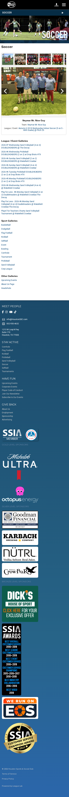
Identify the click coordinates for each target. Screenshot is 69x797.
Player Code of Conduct (12, 390)
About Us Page (7, 284)
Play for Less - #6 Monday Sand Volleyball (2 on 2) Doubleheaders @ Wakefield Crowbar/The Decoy (22, 195)
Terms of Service (9, 774)
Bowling (4, 249)
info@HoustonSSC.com (17, 319)
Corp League (6, 269)
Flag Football (6, 233)
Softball (4, 241)
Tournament (6, 257)
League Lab (17, 786)
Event (3, 245)
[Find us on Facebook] (3, 312)
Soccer (7, 12)
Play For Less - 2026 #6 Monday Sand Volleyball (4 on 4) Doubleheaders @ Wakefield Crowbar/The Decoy (22, 204)
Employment (7, 413)
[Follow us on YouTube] (10, 312)
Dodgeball (5, 229)
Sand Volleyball (8, 265)
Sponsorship (7, 416)
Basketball (6, 225)
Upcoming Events (9, 280)
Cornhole (5, 253)
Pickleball (5, 261)
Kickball (4, 237)
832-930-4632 (13, 324)
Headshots (6, 288)
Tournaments (8, 371)
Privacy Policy (8, 779)
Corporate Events (9, 387)
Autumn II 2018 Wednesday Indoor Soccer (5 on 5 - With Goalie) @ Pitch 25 (40, 129)
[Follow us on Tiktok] (15, 312)
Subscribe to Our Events (12, 397)
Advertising (7, 420)
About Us (6, 409)
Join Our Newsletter (11, 394)
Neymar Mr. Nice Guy (37, 125)
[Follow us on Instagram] (6, 312)
